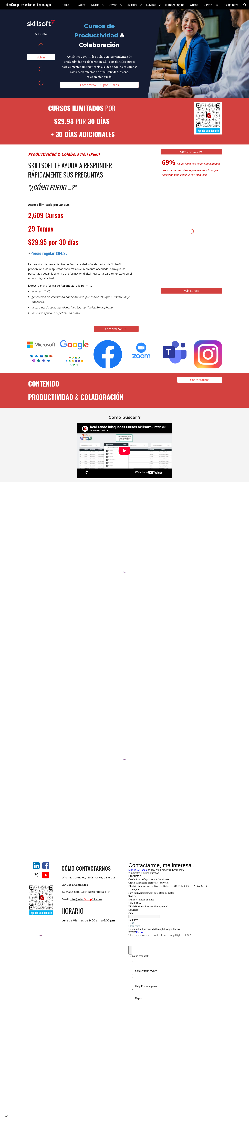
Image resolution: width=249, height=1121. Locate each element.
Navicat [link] (151, 5)
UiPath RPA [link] (210, 5)
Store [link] (81, 5)
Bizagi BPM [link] (231, 5)
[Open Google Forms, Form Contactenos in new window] (215, 865)
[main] (99, 35)
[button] (245, 5)
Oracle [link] (95, 5)
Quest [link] (194, 5)
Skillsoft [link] (132, 5)
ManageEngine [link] (174, 5)
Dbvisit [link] (113, 5)
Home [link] (65, 5)
